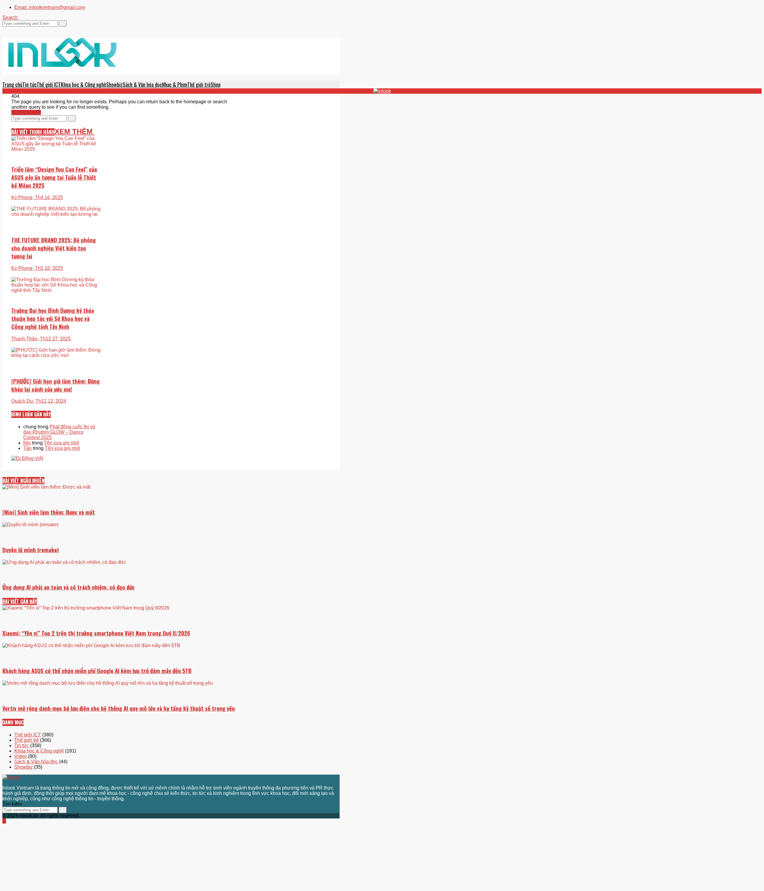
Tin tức (29, 84)
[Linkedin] (22, 29)
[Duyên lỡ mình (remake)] (171, 537)
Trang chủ (12, 84)
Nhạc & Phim (174, 84)
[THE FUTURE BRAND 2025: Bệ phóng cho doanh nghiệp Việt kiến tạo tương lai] (56, 211)
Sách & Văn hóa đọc (142, 84)
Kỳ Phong (21, 197)
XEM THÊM (75, 131)
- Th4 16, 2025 (47, 197)
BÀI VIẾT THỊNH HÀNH (33, 132)
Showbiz (114, 84)
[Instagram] (15, 29)
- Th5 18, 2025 (47, 268)
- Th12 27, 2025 (54, 338)
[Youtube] (18, 29)
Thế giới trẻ (199, 84)
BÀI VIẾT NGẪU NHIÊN (23, 480)
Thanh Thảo (24, 338)
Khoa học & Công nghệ (83, 84)
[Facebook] (8, 29)
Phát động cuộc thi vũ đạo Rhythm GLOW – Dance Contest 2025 (59, 432)
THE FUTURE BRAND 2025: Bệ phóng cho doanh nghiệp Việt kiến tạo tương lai (53, 248)
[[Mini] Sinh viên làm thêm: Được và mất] (171, 509)
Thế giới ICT (49, 84)
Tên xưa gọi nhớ (61, 442)
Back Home (28, 112)
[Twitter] (4, 29)
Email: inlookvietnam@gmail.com (49, 7)
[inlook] (62, 60)
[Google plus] (11, 29)
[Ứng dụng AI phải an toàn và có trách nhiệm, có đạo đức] (171, 603)
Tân (27, 448)
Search (10, 17)
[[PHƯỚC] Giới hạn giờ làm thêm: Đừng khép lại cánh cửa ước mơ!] (56, 385)
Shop (216, 84)
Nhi (27, 442)
